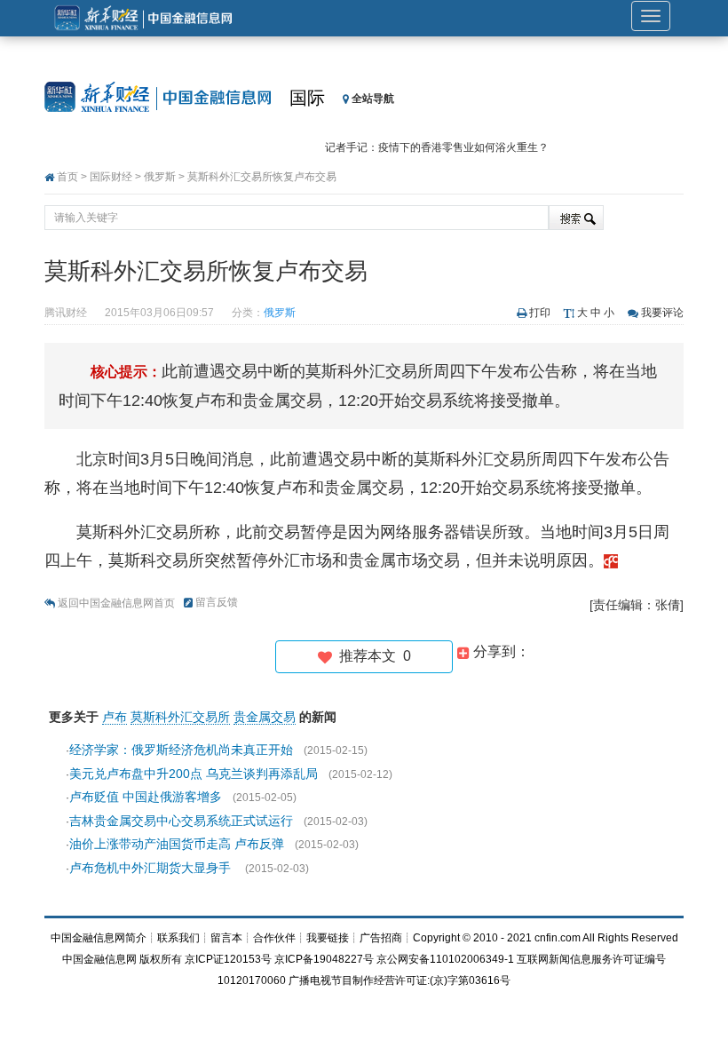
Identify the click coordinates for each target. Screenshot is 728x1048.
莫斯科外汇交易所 (180, 717)
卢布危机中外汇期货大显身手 (151, 868)
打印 (539, 312)
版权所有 (160, 959)
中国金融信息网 (99, 959)
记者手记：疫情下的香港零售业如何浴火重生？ (437, 146)
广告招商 (381, 938)
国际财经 (111, 177)
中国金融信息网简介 (98, 938)
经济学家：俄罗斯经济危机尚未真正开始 (181, 749)
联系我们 (178, 938)
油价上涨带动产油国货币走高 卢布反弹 (176, 844)
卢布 (114, 717)
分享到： (500, 651)
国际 (307, 97)
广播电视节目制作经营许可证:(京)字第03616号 (399, 980)
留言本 (226, 938)
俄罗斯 (160, 177)
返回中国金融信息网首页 (116, 603)
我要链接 (327, 938)
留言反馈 (216, 602)
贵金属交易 (264, 717)
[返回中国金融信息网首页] (611, 560)
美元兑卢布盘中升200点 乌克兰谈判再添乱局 (193, 773)
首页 (67, 177)
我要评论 (662, 312)
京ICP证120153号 (228, 959)
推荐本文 (371, 655)
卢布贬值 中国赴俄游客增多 (145, 797)
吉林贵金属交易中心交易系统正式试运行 (181, 821)
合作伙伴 (274, 938)
